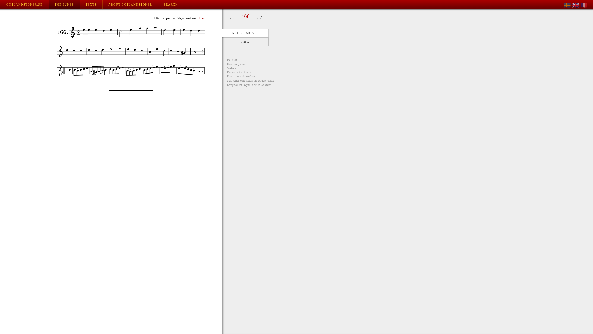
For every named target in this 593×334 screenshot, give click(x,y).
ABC (245, 41)
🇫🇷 (583, 5)
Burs (202, 18)
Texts (91, 4)
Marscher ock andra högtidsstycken (250, 81)
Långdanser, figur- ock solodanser (249, 85)
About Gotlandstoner (130, 4)
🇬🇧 (575, 5)
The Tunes (64, 4)
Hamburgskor (236, 64)
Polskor (232, 60)
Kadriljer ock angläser (242, 77)
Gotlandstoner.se (24, 4)
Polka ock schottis (239, 72)
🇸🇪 (567, 5)
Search (171, 4)
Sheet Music (245, 33)
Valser (231, 68)
